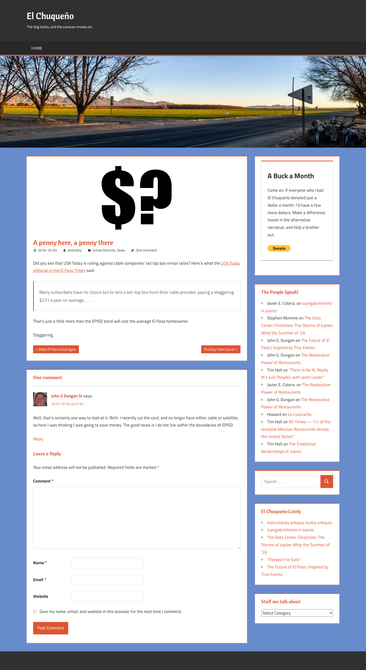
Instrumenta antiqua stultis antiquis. (300, 522)
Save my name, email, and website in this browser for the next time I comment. (110, 611)
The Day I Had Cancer (219, 350)
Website (40, 596)
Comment (43, 481)
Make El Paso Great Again (57, 350)
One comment (146, 250)
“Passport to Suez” (284, 559)
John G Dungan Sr (66, 396)
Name (40, 562)
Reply (38, 439)
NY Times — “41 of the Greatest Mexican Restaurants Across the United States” (296, 429)
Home (36, 48)
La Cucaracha (299, 414)
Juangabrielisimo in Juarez (290, 530)
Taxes (121, 250)
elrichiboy (75, 250)
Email (39, 579)
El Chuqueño (50, 15)
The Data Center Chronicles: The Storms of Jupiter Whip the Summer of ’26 (297, 325)
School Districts (103, 250)
